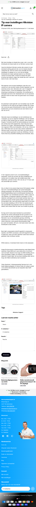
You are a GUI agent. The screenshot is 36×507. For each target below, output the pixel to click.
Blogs (9, 18)
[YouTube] (2, 436)
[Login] (30, 8)
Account (4, 471)
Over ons (3, 445)
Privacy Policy (5, 466)
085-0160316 (10, 406)
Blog (14, 18)
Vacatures (4, 457)
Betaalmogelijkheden (7, 451)
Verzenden (6, 354)
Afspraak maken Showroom (8, 448)
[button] (8, 57)
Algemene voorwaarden (7, 463)
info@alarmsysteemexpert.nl (9, 408)
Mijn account (4, 474)
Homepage (4, 18)
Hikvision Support (18, 312)
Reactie (3, 336)
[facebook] (7, 436)
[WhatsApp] (11, 436)
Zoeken (33, 13)
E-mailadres (5, 328)
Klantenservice (6, 441)
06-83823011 (11, 411)
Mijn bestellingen (6, 477)
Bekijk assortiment (2, 8)
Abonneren (33, 489)
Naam (3, 321)
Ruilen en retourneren (7, 454)
